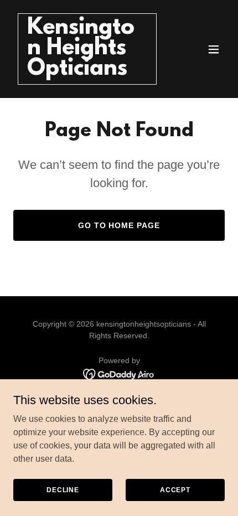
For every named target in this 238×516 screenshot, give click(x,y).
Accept (175, 489)
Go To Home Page (119, 225)
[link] (87, 71)
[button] (214, 49)
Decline (62, 489)
